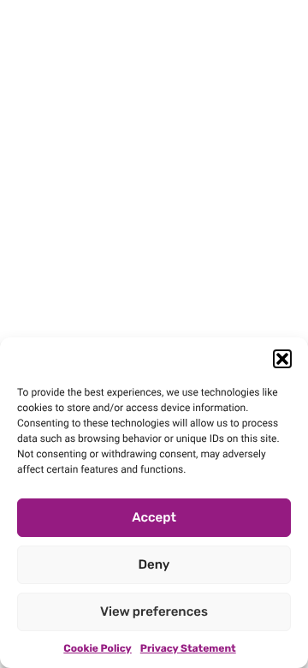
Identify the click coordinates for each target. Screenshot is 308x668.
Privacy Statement (188, 648)
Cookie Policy (97, 648)
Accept (154, 517)
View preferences (154, 611)
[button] (282, 358)
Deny (154, 564)
